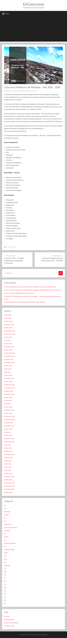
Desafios (7, 530)
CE (5, 521)
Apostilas (7, 511)
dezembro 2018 (9, 483)
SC (5, 594)
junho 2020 (8, 448)
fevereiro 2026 (9, 324)
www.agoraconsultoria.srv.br (16, 131)
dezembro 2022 (9, 416)
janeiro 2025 (8, 350)
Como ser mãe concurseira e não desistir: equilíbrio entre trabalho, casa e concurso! (32, 290)
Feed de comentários (11, 623)
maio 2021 (7, 445)
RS (5, 591)
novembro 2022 (9, 419)
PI (4, 578)
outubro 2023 (8, 391)
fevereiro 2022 (9, 438)
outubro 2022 (8, 423)
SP (5, 600)
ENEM (6, 537)
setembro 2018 (9, 489)
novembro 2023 (9, 388)
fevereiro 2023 (9, 410)
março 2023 (8, 407)
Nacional (7, 565)
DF (5, 534)
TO (5, 603)
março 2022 (8, 435)
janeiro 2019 (8, 480)
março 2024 (8, 375)
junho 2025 (8, 337)
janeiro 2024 (8, 381)
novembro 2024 (9, 356)
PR (5, 581)
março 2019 (8, 473)
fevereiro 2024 (9, 378)
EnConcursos (33, 4)
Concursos (10, 247)
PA (5, 569)
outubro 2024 (8, 359)
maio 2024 (7, 369)
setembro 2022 (9, 426)
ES (5, 540)
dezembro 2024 (9, 353)
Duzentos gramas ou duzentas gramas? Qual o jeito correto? (24, 302)
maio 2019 (7, 467)
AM (5, 508)
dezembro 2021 (9, 442)
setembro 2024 (9, 362)
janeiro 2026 (8, 328)
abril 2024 (7, 372)
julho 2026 (7, 315)
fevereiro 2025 (9, 347)
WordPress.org (9, 626)
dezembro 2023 (9, 385)
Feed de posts (9, 619)
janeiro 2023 (8, 413)
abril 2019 (7, 470)
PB (5, 572)
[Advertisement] (33, 29)
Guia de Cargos (9, 549)
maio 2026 (7, 318)
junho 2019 (8, 464)
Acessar (7, 616)
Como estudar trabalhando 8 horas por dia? (19, 293)
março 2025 (8, 343)
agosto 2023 (8, 397)
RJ (5, 584)
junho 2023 (8, 400)
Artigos (6, 515)
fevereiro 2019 (9, 476)
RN (5, 588)
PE (5, 575)
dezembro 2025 (9, 331)
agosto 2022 (8, 429)
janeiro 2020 (8, 451)
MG (15, 247)
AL (5, 505)
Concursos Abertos (10, 527)
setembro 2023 (9, 394)
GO (5, 546)
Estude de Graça (9, 543)
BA (5, 518)
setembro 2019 (9, 454)
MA (5, 556)
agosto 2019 (8, 457)
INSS (5, 553)
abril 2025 (7, 340)
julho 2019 (7, 461)
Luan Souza (33, 91)
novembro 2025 (9, 334)
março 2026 (8, 321)
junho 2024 (8, 366)
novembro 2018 (9, 486)
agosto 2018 (8, 492)
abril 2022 (7, 432)
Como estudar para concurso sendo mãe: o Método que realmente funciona (30, 287)
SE (5, 597)
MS (5, 562)
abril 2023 (7, 404)
